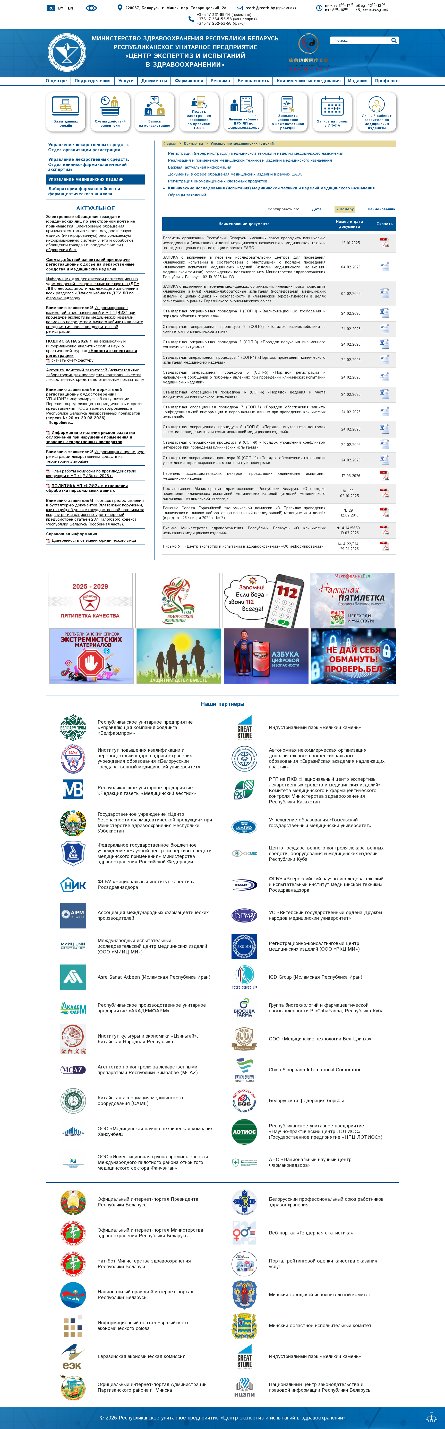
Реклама (220, 81)
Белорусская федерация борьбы (306, 1100)
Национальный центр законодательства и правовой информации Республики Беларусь (319, 1387)
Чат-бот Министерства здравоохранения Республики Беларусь (144, 1264)
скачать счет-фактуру (72, 360)
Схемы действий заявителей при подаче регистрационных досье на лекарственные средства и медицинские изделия (90, 264)
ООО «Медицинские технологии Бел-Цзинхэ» (320, 1039)
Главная (170, 143)
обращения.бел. (61, 250)
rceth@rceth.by (270, 8)
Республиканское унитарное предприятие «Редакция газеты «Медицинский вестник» (147, 790)
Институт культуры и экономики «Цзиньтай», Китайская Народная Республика (148, 1039)
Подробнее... (61, 422)
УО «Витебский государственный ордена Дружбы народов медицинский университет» (325, 915)
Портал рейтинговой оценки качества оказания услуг (323, 1264)
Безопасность (253, 81)
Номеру (347, 209)
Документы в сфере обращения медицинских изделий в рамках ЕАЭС (235, 174)
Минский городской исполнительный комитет (320, 1294)
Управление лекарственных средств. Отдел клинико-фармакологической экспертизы (88, 164)
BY (60, 8)
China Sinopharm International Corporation (315, 1069)
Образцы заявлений (187, 195)
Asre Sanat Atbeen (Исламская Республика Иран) (154, 977)
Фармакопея (189, 81)
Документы (154, 81)
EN (70, 8)
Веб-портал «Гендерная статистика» (311, 1233)
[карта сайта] (431, 1421)
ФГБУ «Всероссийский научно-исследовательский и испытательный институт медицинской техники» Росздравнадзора (326, 884)
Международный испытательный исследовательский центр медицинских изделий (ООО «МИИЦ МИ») (152, 946)
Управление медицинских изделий (86, 179)
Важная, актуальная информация (199, 167)
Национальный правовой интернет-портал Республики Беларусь (145, 1294)
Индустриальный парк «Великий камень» (315, 727)
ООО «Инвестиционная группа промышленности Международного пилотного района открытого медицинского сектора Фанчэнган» (153, 1162)
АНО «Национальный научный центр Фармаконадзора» (310, 1162)
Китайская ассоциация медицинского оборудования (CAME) (140, 1100)
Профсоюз (387, 81)
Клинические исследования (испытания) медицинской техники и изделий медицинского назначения (271, 188)
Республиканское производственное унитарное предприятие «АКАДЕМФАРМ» (152, 1008)
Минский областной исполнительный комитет (320, 1325)
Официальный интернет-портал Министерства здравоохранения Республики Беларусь (150, 1233)
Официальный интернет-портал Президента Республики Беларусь (148, 1202)
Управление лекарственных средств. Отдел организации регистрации (88, 147)
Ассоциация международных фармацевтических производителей (153, 915)
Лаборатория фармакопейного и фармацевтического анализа (84, 191)
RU (51, 8)
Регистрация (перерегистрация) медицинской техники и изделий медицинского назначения (255, 153)
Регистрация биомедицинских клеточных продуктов (217, 181)
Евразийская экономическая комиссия (141, 1356)
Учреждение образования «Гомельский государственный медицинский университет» (320, 823)
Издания (357, 81)
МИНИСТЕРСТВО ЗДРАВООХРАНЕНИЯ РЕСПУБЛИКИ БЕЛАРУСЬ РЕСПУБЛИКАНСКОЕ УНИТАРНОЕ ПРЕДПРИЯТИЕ (185, 51)
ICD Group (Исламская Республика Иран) (315, 977)
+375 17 (224, 15)
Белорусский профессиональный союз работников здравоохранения (326, 1202)
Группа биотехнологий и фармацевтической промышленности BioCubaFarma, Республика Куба (326, 1008)
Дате (317, 209)
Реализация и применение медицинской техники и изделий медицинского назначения (250, 160)
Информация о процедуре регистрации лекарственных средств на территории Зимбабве (95, 456)
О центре (56, 81)
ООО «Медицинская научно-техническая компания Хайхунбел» (155, 1131)
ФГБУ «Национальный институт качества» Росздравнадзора (146, 884)
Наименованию (381, 209)
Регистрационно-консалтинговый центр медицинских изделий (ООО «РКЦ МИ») (314, 946)
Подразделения (92, 81)
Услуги (126, 81)
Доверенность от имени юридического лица (94, 540)
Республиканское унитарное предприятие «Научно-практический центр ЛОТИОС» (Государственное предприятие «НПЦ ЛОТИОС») (325, 1132)
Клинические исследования (309, 81)
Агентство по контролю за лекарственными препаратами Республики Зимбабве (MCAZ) (148, 1070)
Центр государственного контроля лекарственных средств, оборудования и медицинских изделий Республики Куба (326, 854)
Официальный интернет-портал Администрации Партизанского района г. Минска (152, 1387)
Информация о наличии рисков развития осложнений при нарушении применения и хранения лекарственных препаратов (90, 437)
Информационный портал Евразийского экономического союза (143, 1325)
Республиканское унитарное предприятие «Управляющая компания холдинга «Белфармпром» (145, 728)
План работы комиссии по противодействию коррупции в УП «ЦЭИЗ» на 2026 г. (91, 473)
